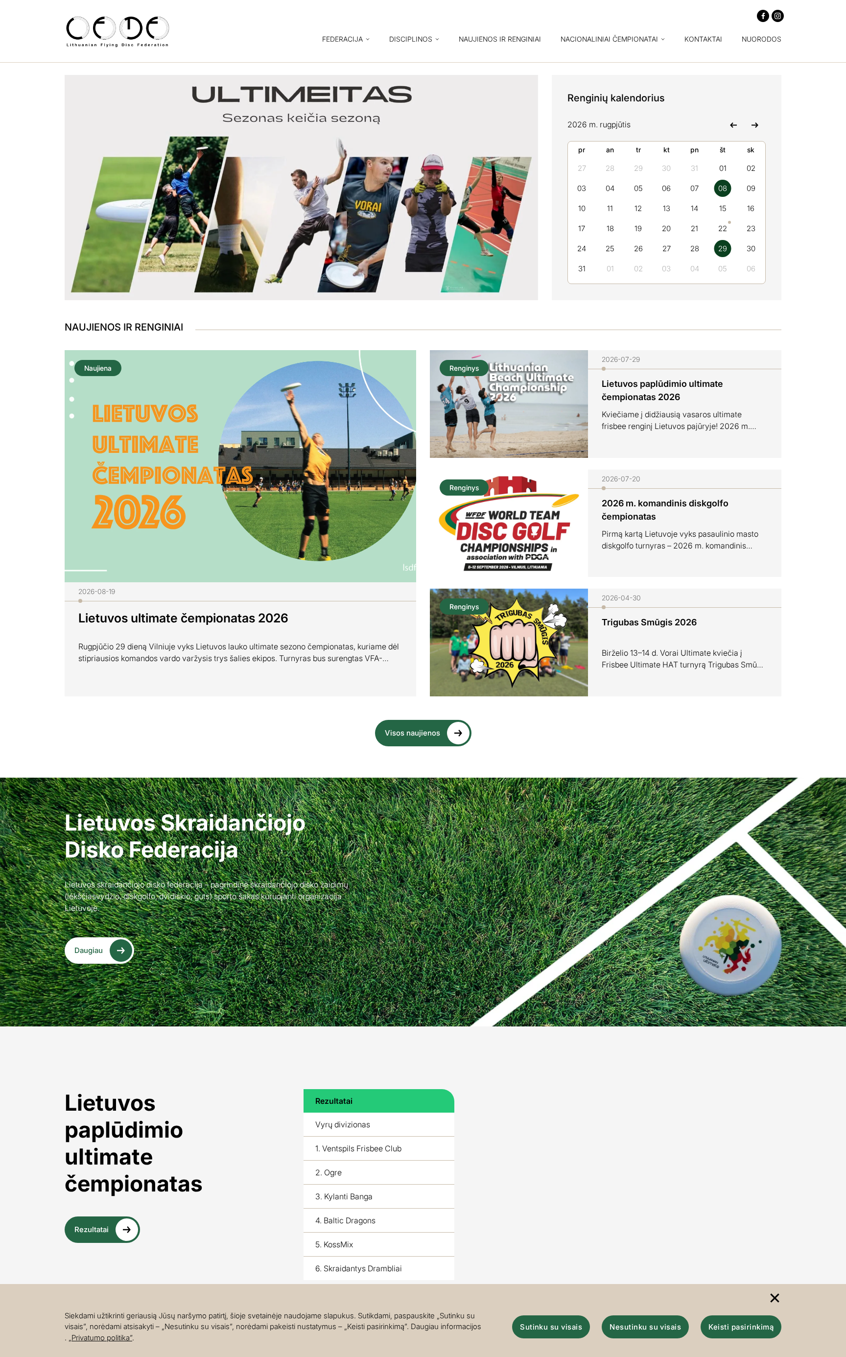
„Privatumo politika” (100, 1337)
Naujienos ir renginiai (500, 39)
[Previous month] (733, 124)
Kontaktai (703, 39)
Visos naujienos (412, 733)
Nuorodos (761, 39)
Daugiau (88, 950)
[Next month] (755, 124)
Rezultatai (91, 1229)
